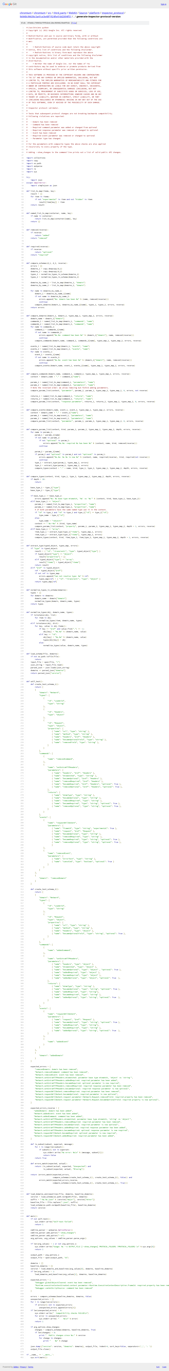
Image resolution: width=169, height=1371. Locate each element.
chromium (26, 12)
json (164, 1367)
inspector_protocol (113, 12)
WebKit (73, 12)
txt (157, 1367)
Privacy (23, 1367)
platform (94, 12)
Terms (30, 1367)
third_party (59, 12)
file (74, 23)
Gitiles (15, 1367)
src (49, 12)
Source (83, 12)
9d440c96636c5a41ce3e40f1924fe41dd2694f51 (45, 16)
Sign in (163, 4)
